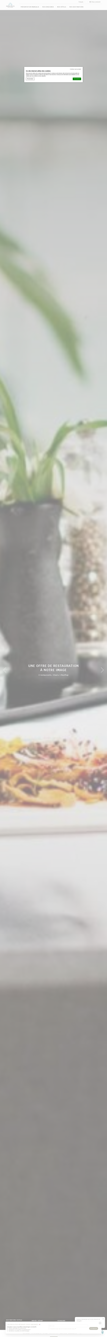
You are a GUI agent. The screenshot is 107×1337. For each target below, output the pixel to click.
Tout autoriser (77, 78)
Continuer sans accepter (75, 69)
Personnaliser (30, 78)
